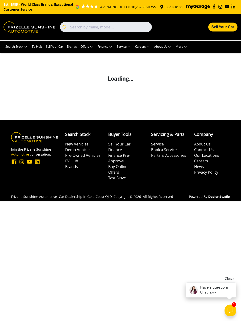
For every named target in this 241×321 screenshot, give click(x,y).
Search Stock (14, 47)
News (199, 166)
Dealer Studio (219, 197)
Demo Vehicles (78, 149)
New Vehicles (76, 144)
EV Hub (37, 47)
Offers (84, 47)
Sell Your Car (222, 27)
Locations (174, 6)
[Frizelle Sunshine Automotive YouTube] (228, 6)
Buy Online (117, 166)
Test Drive (117, 177)
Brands (72, 47)
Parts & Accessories (168, 155)
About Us (160, 47)
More (179, 47)
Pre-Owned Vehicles (82, 155)
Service (122, 47)
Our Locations (206, 155)
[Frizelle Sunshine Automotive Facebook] (215, 6)
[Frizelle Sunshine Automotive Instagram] (221, 6)
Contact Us (204, 149)
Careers (140, 47)
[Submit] (65, 27)
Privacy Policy (206, 172)
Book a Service (164, 149)
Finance (102, 47)
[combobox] (106, 27)
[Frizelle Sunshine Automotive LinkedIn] (234, 6)
